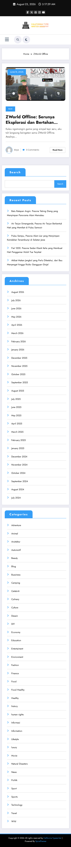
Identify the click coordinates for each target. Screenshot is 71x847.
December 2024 (19, 456)
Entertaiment (17, 648)
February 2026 (18, 341)
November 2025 (19, 366)
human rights (17, 714)
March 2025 (17, 432)
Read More (57, 149)
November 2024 (19, 464)
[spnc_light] (26, 39)
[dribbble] (35, 12)
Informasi (15, 722)
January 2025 (17, 448)
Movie (14, 755)
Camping (15, 583)
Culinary (15, 599)
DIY (13, 624)
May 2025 (16, 415)
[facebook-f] (27, 12)
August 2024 (17, 489)
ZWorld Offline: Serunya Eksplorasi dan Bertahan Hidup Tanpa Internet (30, 119)
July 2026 (16, 300)
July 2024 (16, 497)
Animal (14, 533)
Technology (16, 805)
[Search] (18, 39)
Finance (15, 673)
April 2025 (16, 423)
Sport (14, 788)
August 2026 (17, 292)
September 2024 (19, 481)
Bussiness (15, 574)
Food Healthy (17, 690)
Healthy (15, 698)
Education (16, 640)
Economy (15, 632)
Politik (14, 780)
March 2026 (17, 333)
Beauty (14, 558)
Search (15, 172)
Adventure (16, 525)
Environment (17, 657)
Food (13, 681)
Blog (10, 109)
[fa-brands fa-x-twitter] (31, 12)
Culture (14, 607)
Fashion (15, 665)
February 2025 (18, 440)
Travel (14, 813)
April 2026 (16, 325)
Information (16, 731)
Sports (14, 797)
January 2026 (17, 349)
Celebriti (15, 591)
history (14, 706)
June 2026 (16, 308)
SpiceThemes (40, 841)
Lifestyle (15, 739)
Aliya (16, 149)
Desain (14, 616)
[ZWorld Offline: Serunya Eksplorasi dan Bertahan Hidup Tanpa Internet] (35, 83)
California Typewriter (52, 838)
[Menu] (7, 39)
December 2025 (19, 358)
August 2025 (17, 390)
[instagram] (39, 12)
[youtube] (43, 12)
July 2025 (16, 399)
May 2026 (16, 316)
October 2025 (18, 374)
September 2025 (19, 382)
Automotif (16, 550)
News (14, 772)
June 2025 (16, 407)
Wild (13, 821)
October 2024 (18, 473)
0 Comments (32, 149)
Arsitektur (15, 541)
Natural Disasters (19, 763)
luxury (14, 747)
